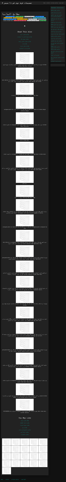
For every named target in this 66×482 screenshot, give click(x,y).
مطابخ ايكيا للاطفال (24, 423)
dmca (44, 3)
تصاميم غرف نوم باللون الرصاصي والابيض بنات (56, 15)
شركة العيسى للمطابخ (33, 19)
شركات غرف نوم (43, 20)
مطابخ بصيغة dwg (25, 420)
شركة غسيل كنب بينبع (39, 16)
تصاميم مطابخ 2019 (55, 10)
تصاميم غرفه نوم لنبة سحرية (57, 34)
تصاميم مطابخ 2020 (55, 46)
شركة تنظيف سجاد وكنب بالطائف (20, 20)
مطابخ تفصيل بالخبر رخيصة (25, 41)
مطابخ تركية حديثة (24, 46)
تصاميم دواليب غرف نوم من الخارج (57, 44)
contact (48, 3)
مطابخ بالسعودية (25, 434)
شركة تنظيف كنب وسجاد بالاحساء (39, 17)
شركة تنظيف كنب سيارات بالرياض (9, 19)
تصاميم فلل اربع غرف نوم (57, 29)
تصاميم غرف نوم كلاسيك (56, 22)
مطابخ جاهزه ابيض (25, 34)
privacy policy (54, 3)
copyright (61, 3)
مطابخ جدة (24, 43)
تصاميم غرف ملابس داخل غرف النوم (57, 52)
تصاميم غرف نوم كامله (56, 31)
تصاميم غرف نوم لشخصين (56, 40)
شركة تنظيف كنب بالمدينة (22, 19)
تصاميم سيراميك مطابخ (56, 12)
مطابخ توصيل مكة (25, 39)
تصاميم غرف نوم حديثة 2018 (57, 27)
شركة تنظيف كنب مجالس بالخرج (33, 20)
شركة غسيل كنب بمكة (8, 17)
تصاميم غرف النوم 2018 (56, 24)
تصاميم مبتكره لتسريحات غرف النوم (57, 58)
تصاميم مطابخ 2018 (55, 49)
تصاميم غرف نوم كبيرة (56, 38)
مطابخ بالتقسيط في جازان (25, 429)
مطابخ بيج (24, 427)
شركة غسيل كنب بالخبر (10, 16)
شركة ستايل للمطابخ (42, 19)
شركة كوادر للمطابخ (20, 16)
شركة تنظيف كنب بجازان (8, 20)
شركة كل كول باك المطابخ (18, 17)
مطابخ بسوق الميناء (24, 425)
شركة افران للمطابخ (28, 17)
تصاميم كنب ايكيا (55, 55)
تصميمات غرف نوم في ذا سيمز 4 (17, 3)
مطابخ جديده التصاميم (25, 48)
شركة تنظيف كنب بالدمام (29, 16)
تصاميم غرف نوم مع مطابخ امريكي (57, 19)
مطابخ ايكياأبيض (25, 432)
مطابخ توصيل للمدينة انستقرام (25, 36)
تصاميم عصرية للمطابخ (56, 61)
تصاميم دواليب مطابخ (56, 36)
